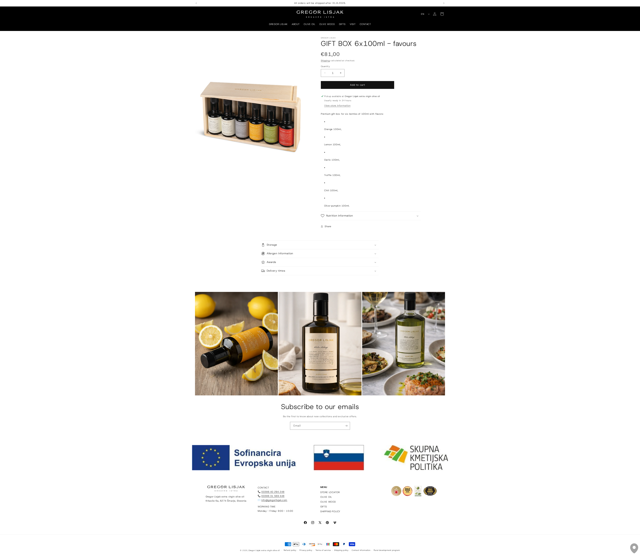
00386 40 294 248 (272, 491)
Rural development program (387, 550)
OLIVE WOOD (328, 501)
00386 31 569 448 (272, 495)
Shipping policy (341, 550)
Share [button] (328, 226)
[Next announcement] (444, 3)
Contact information (361, 550)
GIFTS (323, 506)
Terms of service (323, 550)
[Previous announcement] (196, 3)
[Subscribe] (346, 426)
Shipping (325, 60)
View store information (337, 105)
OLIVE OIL (326, 497)
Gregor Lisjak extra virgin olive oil (264, 550)
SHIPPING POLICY (330, 511)
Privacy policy (306, 550)
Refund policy (290, 550)
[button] (371, 216)
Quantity (325, 66)
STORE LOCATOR (330, 492)
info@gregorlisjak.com (274, 500)
